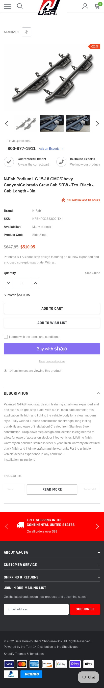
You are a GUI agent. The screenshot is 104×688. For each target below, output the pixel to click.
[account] (85, 6)
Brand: (9, 211)
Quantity (10, 273)
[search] (20, 6)
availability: (12, 227)
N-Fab (36, 211)
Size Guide (92, 273)
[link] (26, 123)
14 (11, 371)
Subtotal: (10, 295)
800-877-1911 (22, 148)
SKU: (7, 219)
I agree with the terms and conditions (33, 337)
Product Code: (14, 235)
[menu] (7, 6)
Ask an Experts (49, 148)
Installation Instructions (19, 459)
